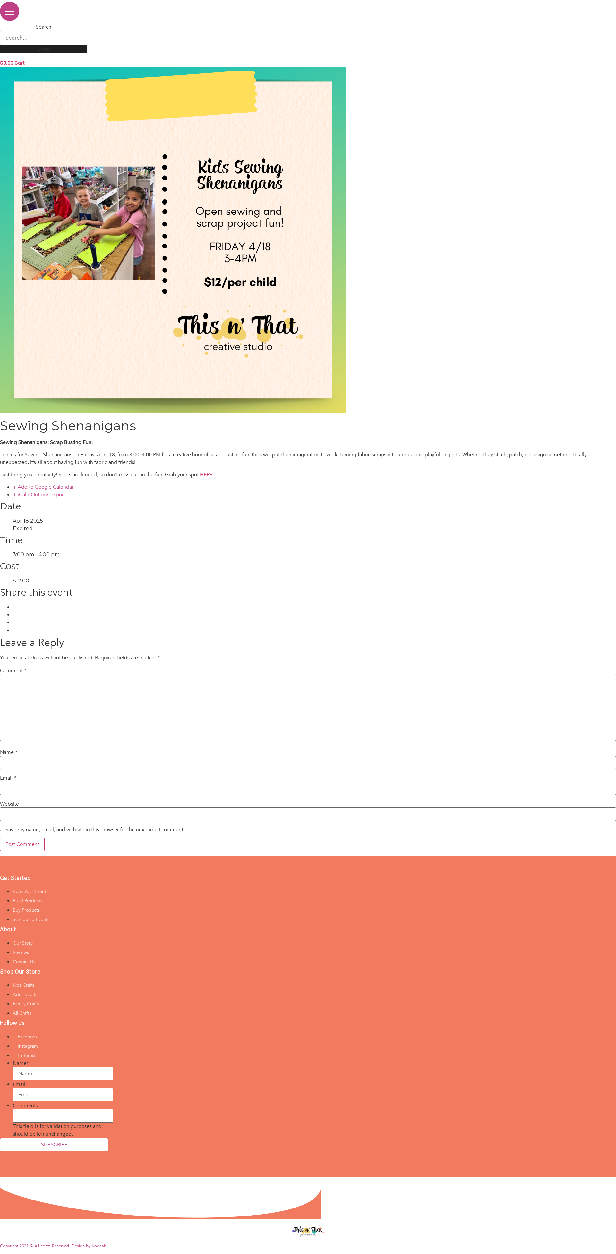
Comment (13, 670)
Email (8, 778)
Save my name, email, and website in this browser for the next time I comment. (94, 829)
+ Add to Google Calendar (43, 486)
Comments (25, 1105)
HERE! (207, 474)
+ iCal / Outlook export (39, 494)
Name (8, 752)
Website (9, 804)
